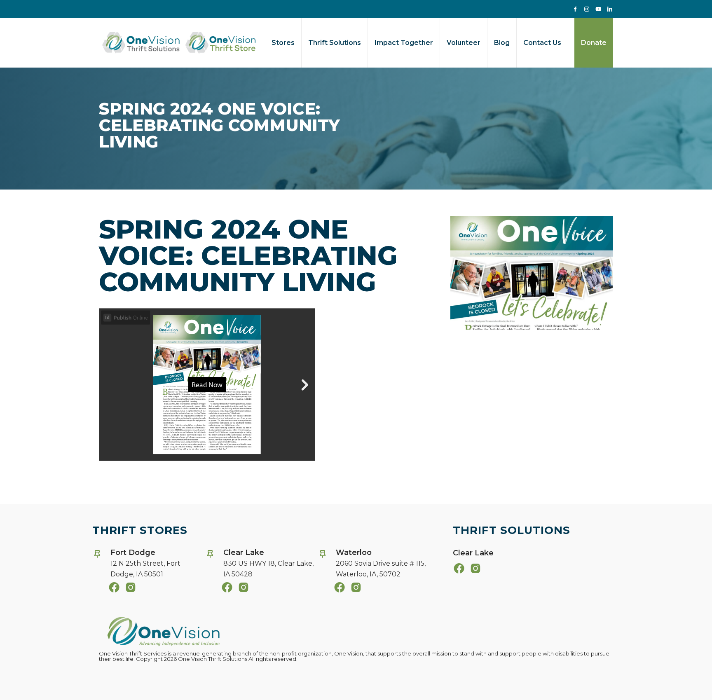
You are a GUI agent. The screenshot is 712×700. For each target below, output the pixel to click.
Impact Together (404, 43)
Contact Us (542, 43)
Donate (594, 43)
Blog (502, 43)
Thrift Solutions (334, 43)
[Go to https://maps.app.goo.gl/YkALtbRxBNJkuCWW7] (259, 566)
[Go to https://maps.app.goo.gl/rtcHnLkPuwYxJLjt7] (146, 566)
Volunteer (463, 43)
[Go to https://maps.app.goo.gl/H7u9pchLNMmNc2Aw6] (372, 566)
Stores (283, 43)
